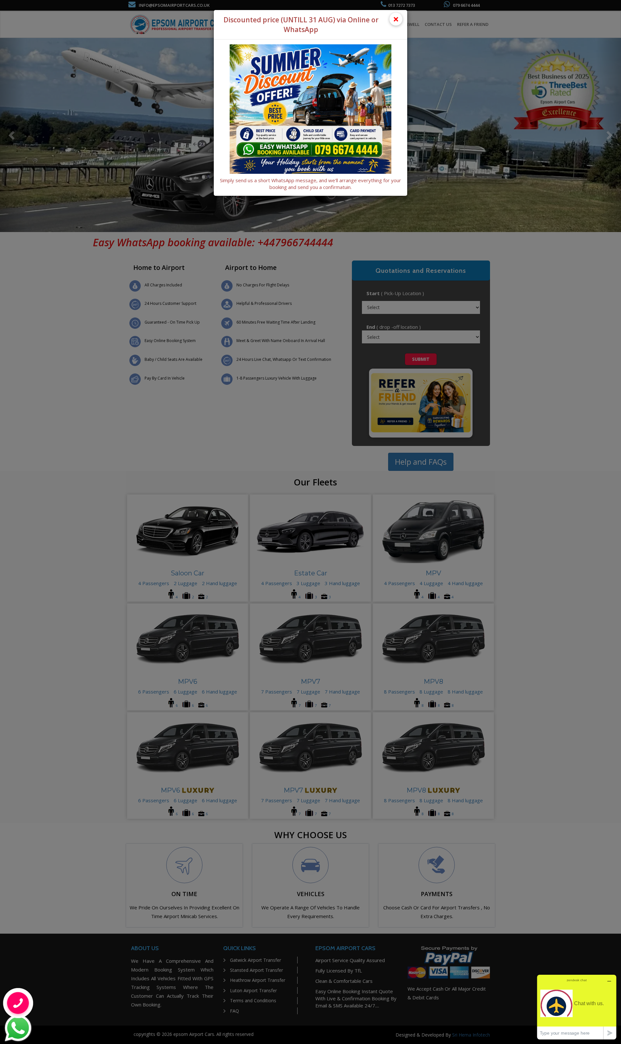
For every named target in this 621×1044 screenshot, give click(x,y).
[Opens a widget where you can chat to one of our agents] (577, 1007)
